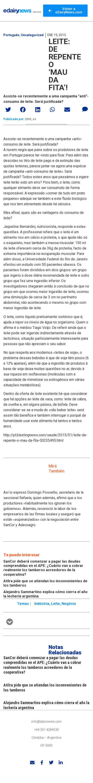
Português (11, 35)
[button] (8, 109)
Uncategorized (32, 35)
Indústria (41, 603)
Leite (55, 603)
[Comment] (85, 108)
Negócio (69, 603)
